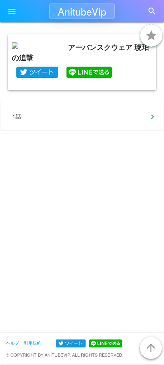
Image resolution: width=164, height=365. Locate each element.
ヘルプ (12, 342)
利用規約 (32, 342)
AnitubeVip (82, 11)
